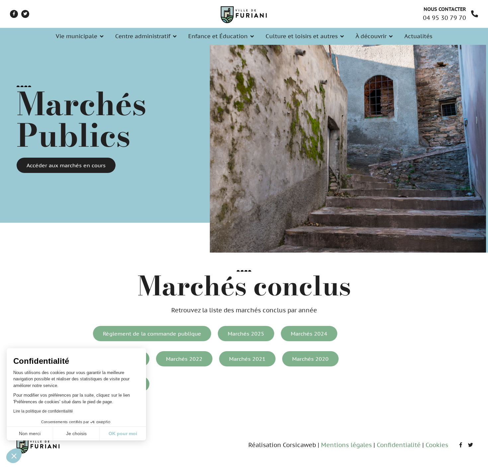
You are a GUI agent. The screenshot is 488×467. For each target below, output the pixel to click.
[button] (14, 456)
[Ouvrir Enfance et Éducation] (252, 36)
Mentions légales (346, 445)
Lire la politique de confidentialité (43, 411)
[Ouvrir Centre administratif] (175, 36)
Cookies (437, 445)
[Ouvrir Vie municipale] (102, 36)
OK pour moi (123, 433)
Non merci (30, 433)
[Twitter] (25, 14)
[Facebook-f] (14, 14)
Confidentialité (399, 445)
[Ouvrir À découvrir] (391, 36)
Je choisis (76, 433)
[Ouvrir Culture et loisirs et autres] (342, 36)
